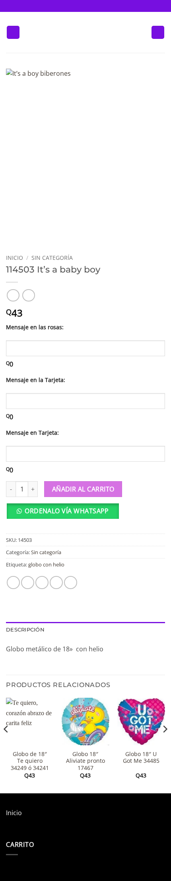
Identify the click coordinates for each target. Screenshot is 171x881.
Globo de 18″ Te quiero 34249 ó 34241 (30, 761)
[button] (13, 32)
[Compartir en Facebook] (27, 582)
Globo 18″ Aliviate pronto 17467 (85, 761)
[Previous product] (28, 295)
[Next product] (13, 295)
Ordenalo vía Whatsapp (67, 511)
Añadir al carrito (83, 489)
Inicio (14, 257)
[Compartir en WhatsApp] (13, 582)
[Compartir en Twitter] (42, 582)
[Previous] (6, 745)
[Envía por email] (56, 582)
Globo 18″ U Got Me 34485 (141, 757)
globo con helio (46, 564)
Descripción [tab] (25, 630)
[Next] (164, 745)
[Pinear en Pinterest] (70, 582)
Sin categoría (52, 257)
